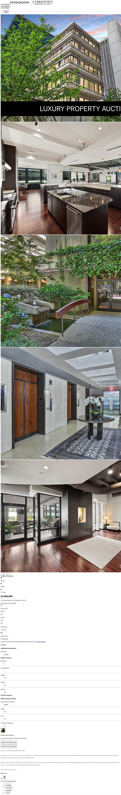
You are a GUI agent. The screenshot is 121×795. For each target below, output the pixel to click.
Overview (6, 10)
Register (7, 7)
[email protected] (41, 641)
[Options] (2, 574)
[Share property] (9, 574)
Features (6, 12)
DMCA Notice (4, 773)
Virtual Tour (10, 576)
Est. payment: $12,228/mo (7, 603)
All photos (3, 576)
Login (2, 7)
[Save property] (5, 574)
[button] (60, 68)
